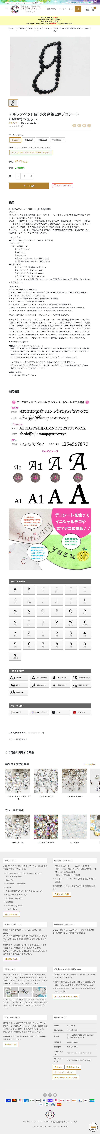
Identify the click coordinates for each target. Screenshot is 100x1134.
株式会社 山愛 (72, 1030)
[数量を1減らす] (17, 176)
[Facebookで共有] (74, 125)
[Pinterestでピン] (79, 125)
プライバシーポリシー (65, 1072)
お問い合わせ (12, 959)
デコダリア (29, 28)
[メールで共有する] (89, 125)
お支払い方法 (12, 914)
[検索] (78, 9)
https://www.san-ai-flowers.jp (79, 1060)
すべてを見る (89, 764)
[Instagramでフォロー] (50, 1095)
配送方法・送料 (62, 894)
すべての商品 (20, 28)
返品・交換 (11, 1044)
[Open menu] (93, 1127)
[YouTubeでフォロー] (55, 1095)
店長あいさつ (73, 1067)
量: (10, 176)
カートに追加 (29, 185)
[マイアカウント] (87, 9)
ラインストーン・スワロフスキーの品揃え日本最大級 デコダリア (50, 1121)
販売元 (59, 1067)
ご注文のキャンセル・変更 (66, 996)
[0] (92, 9)
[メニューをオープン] (6, 9)
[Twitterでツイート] (84, 125)
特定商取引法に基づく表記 (66, 1077)
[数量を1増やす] (31, 176)
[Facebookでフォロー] (45, 1095)
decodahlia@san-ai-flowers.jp (79, 1053)
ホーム (11, 28)
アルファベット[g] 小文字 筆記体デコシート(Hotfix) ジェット (71, 29)
